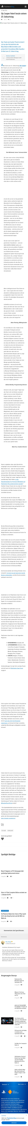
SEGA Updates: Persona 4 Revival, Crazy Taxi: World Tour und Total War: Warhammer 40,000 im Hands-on (20, 1059)
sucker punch (10, 830)
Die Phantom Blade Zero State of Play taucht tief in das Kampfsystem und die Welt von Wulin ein (13, 916)
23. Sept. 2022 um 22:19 (10, 943)
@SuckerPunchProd (6, 803)
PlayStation (9, 6)
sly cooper (3, 830)
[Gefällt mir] (11, 876)
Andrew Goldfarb (10, 56)
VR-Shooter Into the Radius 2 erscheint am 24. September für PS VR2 (21, 1032)
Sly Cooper (23, 65)
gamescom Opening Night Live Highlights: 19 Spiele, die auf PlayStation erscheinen (21, 1006)
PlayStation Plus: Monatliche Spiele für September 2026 (19, 980)
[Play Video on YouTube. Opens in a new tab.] (9, 1022)
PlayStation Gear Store (17, 668)
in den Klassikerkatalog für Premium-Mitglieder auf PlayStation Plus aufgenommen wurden (13, 482)
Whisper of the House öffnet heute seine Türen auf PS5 (20, 993)
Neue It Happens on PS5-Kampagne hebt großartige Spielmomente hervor (12, 872)
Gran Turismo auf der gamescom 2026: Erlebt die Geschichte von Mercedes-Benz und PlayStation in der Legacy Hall (21, 1021)
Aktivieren (14, 1122)
